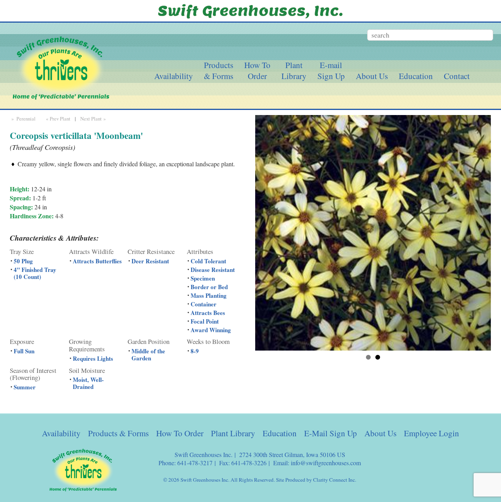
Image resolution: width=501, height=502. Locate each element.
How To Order (180, 433)
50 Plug (23, 261)
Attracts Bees (208, 312)
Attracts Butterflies (97, 261)
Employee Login (431, 433)
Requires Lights (93, 358)
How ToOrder (257, 70)
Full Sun (24, 351)
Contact (457, 75)
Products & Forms (118, 433)
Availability (173, 75)
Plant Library (233, 433)
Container (203, 304)
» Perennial (23, 118)
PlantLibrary (293, 70)
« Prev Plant (57, 118)
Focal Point (205, 321)
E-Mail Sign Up (330, 433)
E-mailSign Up (331, 70)
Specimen (203, 278)
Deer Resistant (150, 261)
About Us (372, 75)
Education (416, 75)
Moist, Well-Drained (88, 383)
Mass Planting (209, 295)
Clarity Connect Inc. (334, 479)
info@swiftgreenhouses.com (326, 463)
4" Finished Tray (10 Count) (35, 273)
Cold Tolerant (208, 261)
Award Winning (211, 330)
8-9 (195, 351)
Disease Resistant (213, 269)
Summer (25, 387)
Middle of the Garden (148, 354)
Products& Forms (218, 70)
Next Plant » (93, 118)
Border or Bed (209, 286)
